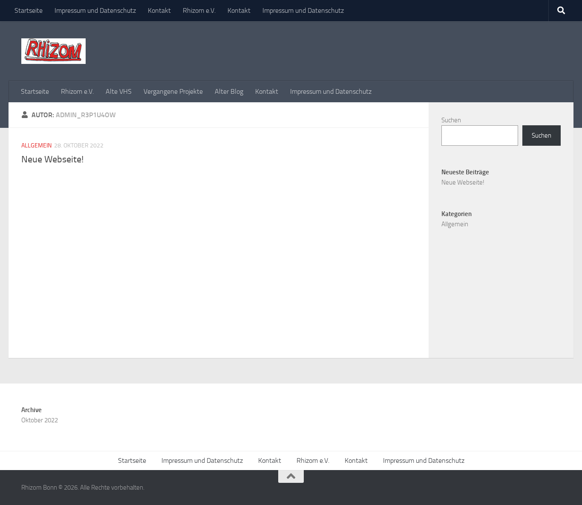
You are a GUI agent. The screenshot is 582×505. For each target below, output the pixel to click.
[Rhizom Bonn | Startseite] (53, 51)
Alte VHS (119, 91)
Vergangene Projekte (173, 91)
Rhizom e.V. (199, 10)
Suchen (451, 120)
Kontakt (159, 10)
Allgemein (36, 145)
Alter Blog (229, 91)
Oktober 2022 (39, 420)
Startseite (28, 10)
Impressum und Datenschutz (95, 10)
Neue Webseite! (52, 159)
